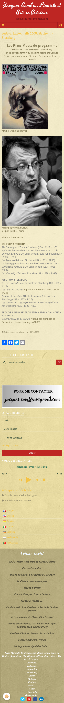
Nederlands (12, 537)
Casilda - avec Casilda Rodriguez (20, 495)
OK (59, 362)
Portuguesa (12, 542)
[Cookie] (6, 696)
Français (10, 510)
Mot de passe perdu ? (11, 446)
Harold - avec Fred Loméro (18, 500)
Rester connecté (14, 437)
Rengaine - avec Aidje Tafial (18, 490)
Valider (32, 453)
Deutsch (10, 532)
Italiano (10, 526)
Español (10, 521)
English (10, 516)
